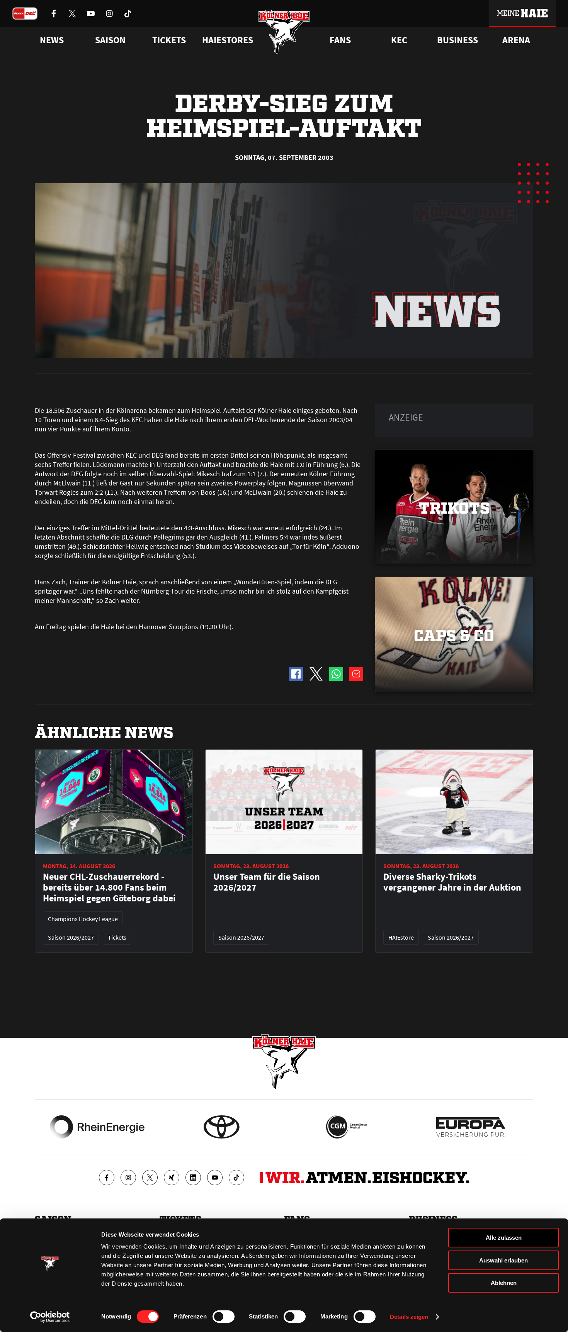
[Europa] (470, 1127)
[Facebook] (106, 1177)
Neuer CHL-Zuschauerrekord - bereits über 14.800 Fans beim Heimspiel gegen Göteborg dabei (109, 887)
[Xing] (171, 1177)
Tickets (169, 40)
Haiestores (227, 40)
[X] (150, 1177)
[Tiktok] (236, 1177)
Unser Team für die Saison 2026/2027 (266, 882)
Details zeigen (409, 1316)
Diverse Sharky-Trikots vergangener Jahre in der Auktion (452, 882)
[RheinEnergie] (97, 1127)
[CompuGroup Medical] (346, 1127)
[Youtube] (215, 1177)
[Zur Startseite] (284, 32)
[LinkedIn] (193, 1177)
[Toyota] (221, 1127)
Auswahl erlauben (503, 1260)
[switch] (224, 1316)
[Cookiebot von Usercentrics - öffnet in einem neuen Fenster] (50, 1317)
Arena (516, 40)
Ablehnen (504, 1282)
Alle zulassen (504, 1237)
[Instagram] (128, 1177)
